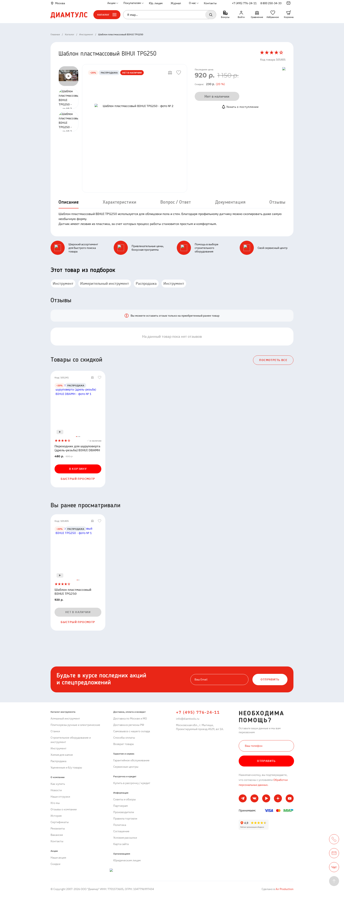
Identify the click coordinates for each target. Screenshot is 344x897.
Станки (55, 731)
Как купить (58, 784)
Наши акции (58, 857)
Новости (56, 790)
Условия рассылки (125, 837)
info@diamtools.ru (187, 718)
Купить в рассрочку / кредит (131, 783)
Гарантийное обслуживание (131, 760)
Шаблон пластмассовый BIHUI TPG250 (73, 592)
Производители (123, 812)
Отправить (266, 761)
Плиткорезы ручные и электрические (75, 725)
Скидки (55, 864)
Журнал (176, 3)
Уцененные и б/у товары (66, 767)
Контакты (210, 3)
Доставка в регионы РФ (128, 725)
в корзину (78, 469)
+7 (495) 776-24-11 (244, 3)
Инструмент (63, 283)
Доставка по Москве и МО (130, 718)
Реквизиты (58, 828)
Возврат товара (123, 744)
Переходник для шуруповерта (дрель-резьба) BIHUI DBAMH (77, 448)
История (56, 816)
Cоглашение (121, 831)
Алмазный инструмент (65, 718)
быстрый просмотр (78, 479)
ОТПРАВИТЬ (270, 679)
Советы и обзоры (124, 799)
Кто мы (55, 803)
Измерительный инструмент (104, 283)
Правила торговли (125, 818)
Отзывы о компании (64, 809)
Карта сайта (121, 844)
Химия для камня (62, 755)
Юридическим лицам (127, 860)
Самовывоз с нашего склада (131, 731)
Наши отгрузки (60, 796)
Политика (119, 825)
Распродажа (146, 283)
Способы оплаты (124, 737)
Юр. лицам (156, 3)
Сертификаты (60, 822)
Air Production (284, 889)
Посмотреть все (273, 360)
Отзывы (277, 202)
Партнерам (120, 806)
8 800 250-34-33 (270, 3)
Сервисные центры (125, 766)
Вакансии (57, 835)
